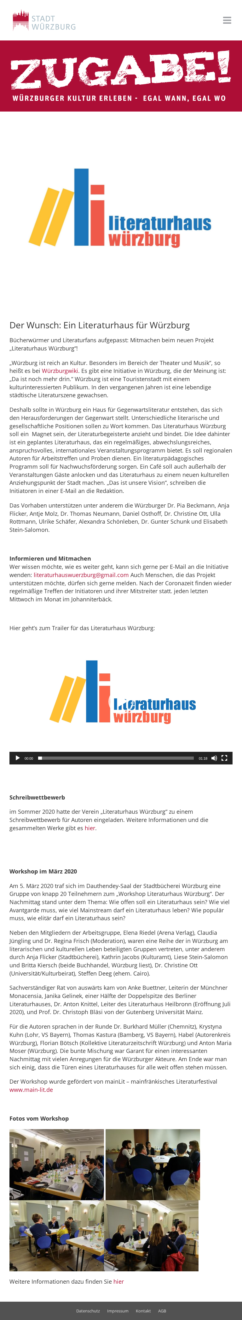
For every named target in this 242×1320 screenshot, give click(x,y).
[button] (121, 701)
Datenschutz (88, 1311)
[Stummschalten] (214, 758)
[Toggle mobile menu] (228, 20)
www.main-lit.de (31, 1089)
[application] (121, 701)
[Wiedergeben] (17, 758)
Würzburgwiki (60, 370)
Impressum (118, 1311)
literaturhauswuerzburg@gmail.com (81, 575)
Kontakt (143, 1311)
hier (90, 828)
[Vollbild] (224, 758)
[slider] (116, 758)
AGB (162, 1311)
